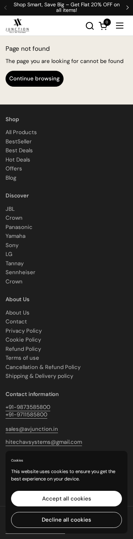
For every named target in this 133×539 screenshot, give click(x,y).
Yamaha (15, 236)
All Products (21, 132)
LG (9, 254)
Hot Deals (18, 159)
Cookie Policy (23, 339)
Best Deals (19, 150)
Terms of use (22, 358)
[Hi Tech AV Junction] (17, 25)
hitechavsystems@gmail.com (44, 442)
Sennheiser (20, 272)
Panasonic (19, 227)
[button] (89, 25)
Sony (12, 245)
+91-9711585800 (26, 414)
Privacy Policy (24, 331)
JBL (10, 209)
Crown (14, 218)
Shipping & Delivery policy (39, 376)
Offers (14, 168)
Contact (16, 321)
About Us (18, 312)
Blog (11, 178)
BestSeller (19, 141)
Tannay (15, 263)
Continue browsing (34, 78)
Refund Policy (23, 349)
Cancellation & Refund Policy (43, 367)
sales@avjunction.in (32, 429)
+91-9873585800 (28, 407)
